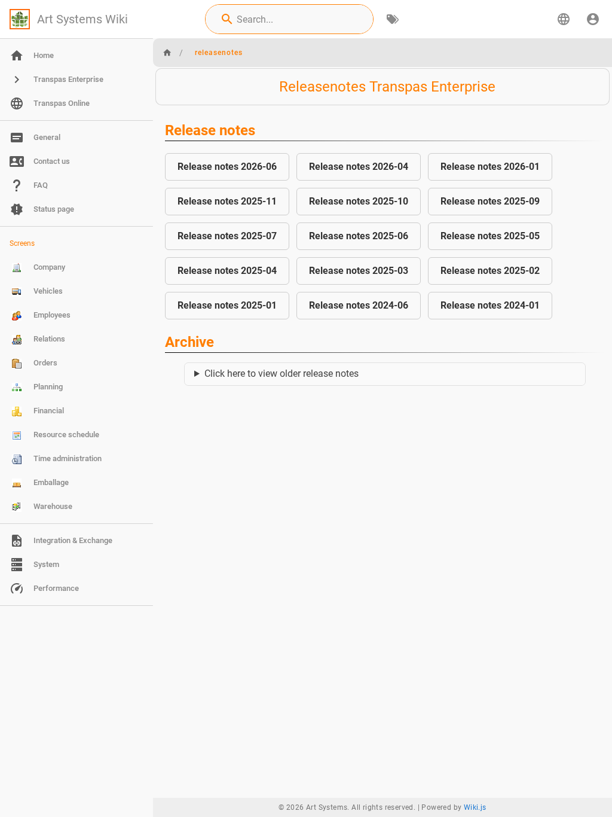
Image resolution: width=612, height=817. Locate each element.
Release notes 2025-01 (227, 305)
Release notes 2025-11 (227, 201)
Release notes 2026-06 (227, 166)
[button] (563, 19)
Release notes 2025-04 (227, 270)
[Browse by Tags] (392, 19)
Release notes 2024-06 (358, 305)
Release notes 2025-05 (490, 236)
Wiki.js (475, 807)
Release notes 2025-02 (490, 270)
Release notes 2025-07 (227, 236)
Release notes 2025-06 (358, 236)
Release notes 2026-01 (490, 166)
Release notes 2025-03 (358, 270)
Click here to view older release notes (281, 373)
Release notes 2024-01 (490, 305)
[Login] (593, 19)
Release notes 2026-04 (358, 166)
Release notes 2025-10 (358, 201)
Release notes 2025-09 (490, 201)
